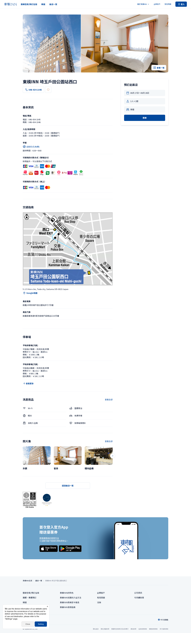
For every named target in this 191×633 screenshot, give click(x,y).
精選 (43, 4)
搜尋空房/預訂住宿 (29, 4)
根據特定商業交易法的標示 (120, 629)
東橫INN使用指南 (67, 607)
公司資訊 (138, 592)
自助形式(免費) (32, 146)
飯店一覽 (53, 4)
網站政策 (133, 629)
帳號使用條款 (153, 629)
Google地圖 (31, 293)
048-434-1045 (35, 89)
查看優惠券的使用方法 (49, 538)
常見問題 (167, 4)
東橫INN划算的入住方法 (70, 597)
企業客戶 (157, 4)
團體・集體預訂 (29, 597)
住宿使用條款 (142, 629)
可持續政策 (139, 597)
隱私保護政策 (105, 629)
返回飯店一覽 (68, 485)
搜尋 (145, 117)
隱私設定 (96, 629)
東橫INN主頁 (27, 580)
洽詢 (99, 602)
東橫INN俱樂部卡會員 (69, 602)
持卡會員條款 (164, 629)
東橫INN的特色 (66, 592)
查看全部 (109, 399)
